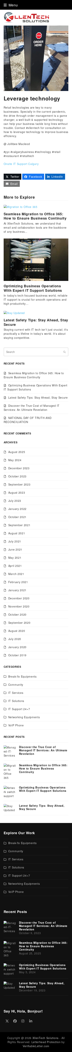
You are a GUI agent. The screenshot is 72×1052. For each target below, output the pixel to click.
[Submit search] (64, 352)
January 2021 (17, 590)
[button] (11, 4)
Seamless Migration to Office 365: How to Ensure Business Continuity (35, 216)
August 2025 (16, 452)
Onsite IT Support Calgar (20, 164)
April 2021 (15, 566)
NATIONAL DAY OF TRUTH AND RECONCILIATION (28, 420)
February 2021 (18, 582)
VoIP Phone (16, 725)
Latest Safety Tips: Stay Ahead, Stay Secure (36, 322)
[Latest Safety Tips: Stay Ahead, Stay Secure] (14, 312)
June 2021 (15, 549)
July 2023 (14, 501)
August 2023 (16, 492)
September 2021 (19, 525)
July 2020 (14, 639)
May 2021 (15, 557)
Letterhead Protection (46, 1042)
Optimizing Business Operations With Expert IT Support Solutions (33, 288)
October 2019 (17, 655)
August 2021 (16, 533)
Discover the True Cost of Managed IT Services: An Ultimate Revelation (32, 408)
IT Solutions (16, 701)
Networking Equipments (24, 717)
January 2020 (17, 647)
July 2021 (14, 541)
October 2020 (17, 614)
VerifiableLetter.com (36, 1046)
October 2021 (17, 517)
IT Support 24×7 (19, 709)
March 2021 (16, 574)
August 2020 (16, 631)
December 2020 (19, 598)
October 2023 (17, 476)
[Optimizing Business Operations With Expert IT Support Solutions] (36, 259)
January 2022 (17, 509)
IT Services (15, 693)
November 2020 (19, 606)
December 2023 (19, 468)
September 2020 (19, 623)
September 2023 (19, 484)
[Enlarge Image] (36, 58)
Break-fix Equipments (22, 676)
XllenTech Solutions (45, 1038)
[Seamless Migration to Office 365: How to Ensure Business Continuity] (20, 206)
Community (15, 684)
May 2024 (15, 460)
